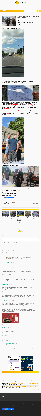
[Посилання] (14, 242)
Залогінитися (4, 235)
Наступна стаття (35, 203)
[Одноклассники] (14, 202)
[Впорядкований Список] (8, 242)
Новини (3, 396)
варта (7, 199)
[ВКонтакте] (12, 202)
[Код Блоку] (13, 242)
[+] (17, 242)
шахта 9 (24, 199)
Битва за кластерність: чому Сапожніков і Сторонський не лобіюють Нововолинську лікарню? (20, 219)
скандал (14, 199)
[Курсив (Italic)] (4, 242)
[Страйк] (7, 242)
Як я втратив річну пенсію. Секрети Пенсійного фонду (10, 205)
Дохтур (13, 263)
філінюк (21, 199)
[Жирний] (3, 242)
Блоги (3, 397)
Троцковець (17, 199)
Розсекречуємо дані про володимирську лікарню (5, 217)
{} (15, 242)
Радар (22, 2)
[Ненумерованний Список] (10, 242)
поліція (9, 199)
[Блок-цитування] (11, 242)
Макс (12, 344)
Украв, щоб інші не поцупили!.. (13, 217)
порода (12, 199)
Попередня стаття (6, 203)
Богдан (12, 278)
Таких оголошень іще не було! (35, 217)
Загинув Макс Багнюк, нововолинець (27, 217)
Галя (12, 256)
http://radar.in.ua (26, 404)
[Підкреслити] (6, 242)
